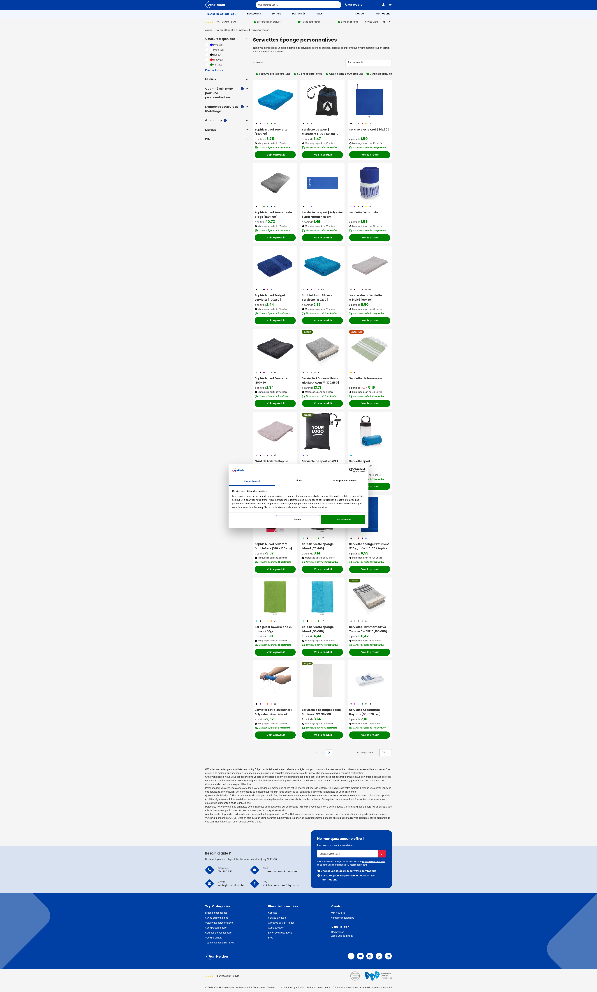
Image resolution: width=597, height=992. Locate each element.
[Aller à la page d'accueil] (215, 4)
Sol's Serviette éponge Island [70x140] (318, 546)
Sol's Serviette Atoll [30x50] (369, 129)
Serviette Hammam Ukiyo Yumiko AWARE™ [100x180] (368, 629)
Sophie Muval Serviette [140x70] (271, 132)
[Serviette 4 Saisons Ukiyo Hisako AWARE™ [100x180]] (322, 348)
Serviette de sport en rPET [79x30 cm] (320, 463)
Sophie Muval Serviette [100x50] (271, 380)
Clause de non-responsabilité (376, 987)
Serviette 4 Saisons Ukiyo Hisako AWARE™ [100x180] (320, 380)
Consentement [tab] (252, 481)
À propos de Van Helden (281, 922)
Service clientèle (277, 917)
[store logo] (251, 956)
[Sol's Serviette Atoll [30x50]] (369, 100)
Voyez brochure (213, 937)
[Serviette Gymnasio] (369, 183)
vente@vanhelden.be (342, 917)
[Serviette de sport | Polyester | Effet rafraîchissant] (322, 183)
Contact (272, 912)
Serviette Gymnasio (363, 212)
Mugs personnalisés (216, 912)
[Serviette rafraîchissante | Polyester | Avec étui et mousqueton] (275, 680)
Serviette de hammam (365, 378)
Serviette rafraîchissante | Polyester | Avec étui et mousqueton (273, 712)
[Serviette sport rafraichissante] (369, 431)
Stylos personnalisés (216, 917)
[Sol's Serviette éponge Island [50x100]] (322, 597)
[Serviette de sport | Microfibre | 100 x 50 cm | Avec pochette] (322, 100)
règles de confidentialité (373, 861)
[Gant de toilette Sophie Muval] (275, 431)
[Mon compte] (383, 4)
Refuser (298, 519)
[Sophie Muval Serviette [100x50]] (275, 348)
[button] (246, 39)
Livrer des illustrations (280, 932)
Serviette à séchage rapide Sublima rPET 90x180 (321, 712)
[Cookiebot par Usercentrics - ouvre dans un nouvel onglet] (351, 470)
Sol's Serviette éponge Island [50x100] (318, 629)
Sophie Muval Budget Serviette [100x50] (270, 297)
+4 (369, 704)
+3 (275, 206)
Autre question (276, 927)
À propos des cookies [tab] (345, 480)
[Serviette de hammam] (369, 348)
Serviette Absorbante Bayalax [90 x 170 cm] (365, 712)
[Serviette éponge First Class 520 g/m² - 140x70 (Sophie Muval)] (369, 514)
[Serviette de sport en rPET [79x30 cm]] (322, 431)
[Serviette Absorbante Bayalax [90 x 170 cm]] (369, 680)
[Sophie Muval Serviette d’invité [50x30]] (369, 265)
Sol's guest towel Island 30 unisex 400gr (274, 629)
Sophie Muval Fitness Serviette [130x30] (317, 297)
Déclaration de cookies (345, 987)
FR (387, 22)
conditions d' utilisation (334, 865)
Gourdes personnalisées (218, 932)
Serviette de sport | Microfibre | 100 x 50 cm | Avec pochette (319, 132)
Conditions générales (292, 987)
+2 (369, 123)
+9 (275, 123)
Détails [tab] (298, 480)
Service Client (371, 22)
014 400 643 (355, 4)
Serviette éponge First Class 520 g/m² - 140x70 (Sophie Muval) (369, 546)
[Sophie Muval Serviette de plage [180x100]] (275, 183)
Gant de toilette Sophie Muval (271, 463)
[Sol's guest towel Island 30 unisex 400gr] (275, 597)
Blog (270, 937)
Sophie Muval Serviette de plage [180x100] (273, 214)
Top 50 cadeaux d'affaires (219, 942)
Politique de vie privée (318, 987)
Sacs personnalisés (216, 927)
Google (351, 865)
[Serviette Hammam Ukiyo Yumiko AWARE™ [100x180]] (369, 597)
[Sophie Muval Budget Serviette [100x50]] (275, 265)
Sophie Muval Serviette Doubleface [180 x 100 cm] (273, 546)
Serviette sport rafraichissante (360, 463)
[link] (312, 752)
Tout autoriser (343, 519)
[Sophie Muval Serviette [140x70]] (275, 100)
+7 (322, 538)
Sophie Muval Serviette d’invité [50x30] (365, 297)
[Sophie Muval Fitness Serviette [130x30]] (322, 265)
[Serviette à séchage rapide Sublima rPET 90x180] (322, 680)
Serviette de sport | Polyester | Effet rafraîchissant (322, 214)
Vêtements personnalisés (219, 922)
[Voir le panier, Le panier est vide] (390, 4)
